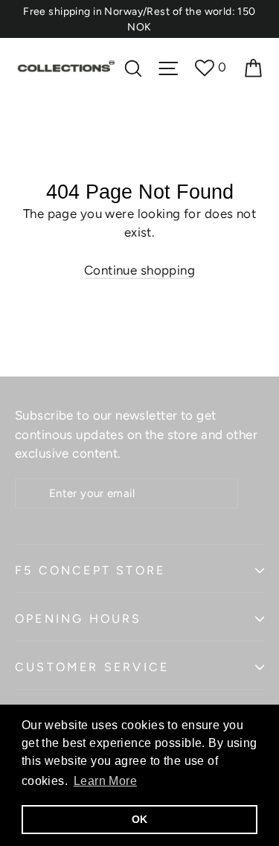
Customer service (92, 667)
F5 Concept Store (90, 570)
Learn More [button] (105, 781)
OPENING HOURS (78, 619)
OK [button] (140, 819)
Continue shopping (139, 270)
